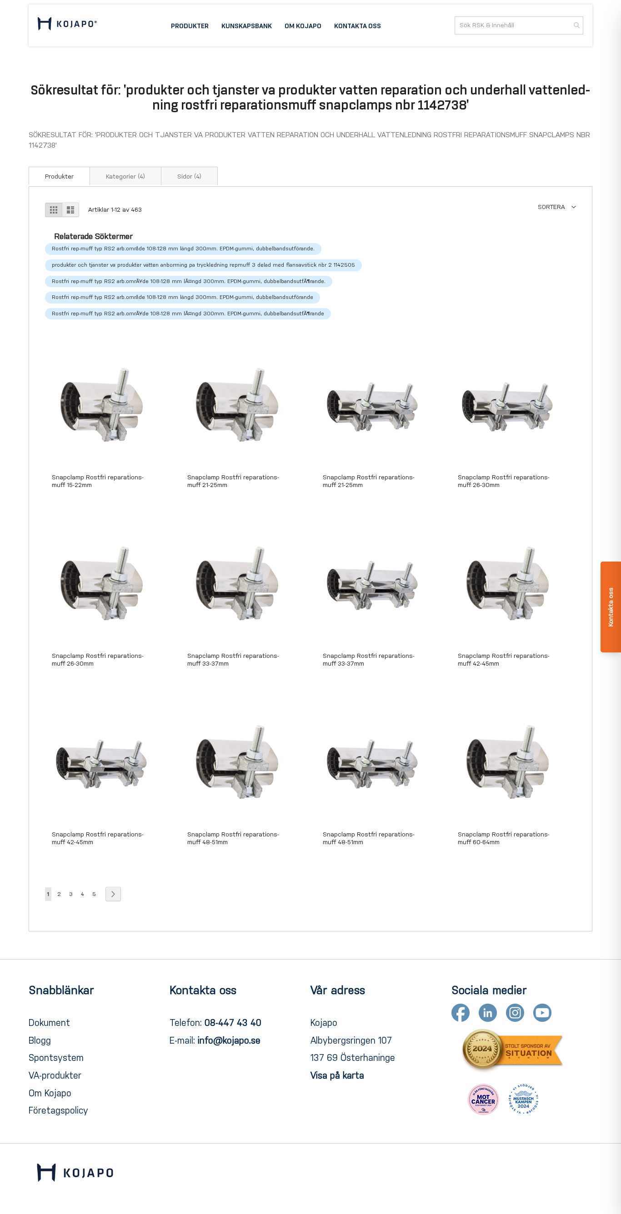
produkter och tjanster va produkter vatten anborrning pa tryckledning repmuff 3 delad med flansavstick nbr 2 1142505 (203, 265)
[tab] (59, 176)
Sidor (189, 176)
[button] (557, 206)
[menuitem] (190, 25)
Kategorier (125, 176)
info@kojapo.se (229, 1040)
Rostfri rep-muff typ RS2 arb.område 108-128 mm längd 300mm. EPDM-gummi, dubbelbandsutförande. (183, 248)
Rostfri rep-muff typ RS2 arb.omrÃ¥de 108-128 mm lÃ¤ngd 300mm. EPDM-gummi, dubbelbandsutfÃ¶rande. (189, 281)
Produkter (59, 176)
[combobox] (519, 25)
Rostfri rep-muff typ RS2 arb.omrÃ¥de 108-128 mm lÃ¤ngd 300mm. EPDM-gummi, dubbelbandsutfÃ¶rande (188, 313)
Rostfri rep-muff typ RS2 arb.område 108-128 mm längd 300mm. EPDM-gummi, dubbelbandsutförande (182, 297)
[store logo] (67, 25)
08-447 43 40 (233, 1022)
